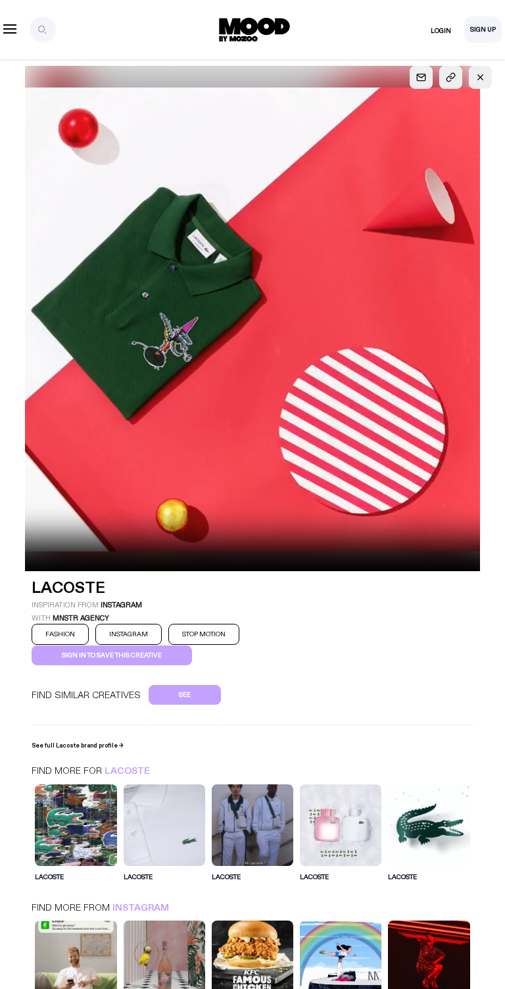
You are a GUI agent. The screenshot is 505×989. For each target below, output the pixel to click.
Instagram (140, 907)
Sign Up (483, 29)
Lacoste (127, 771)
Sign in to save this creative (112, 655)
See (185, 694)
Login (441, 31)
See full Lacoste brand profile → (78, 745)
